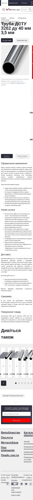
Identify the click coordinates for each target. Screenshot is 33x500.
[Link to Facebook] (7, 484)
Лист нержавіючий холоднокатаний (16, 366)
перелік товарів (14, 318)
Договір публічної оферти (14, 482)
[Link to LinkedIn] (21, 484)
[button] (3, 383)
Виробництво (13, 3)
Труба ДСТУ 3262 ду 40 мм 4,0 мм (13, 395)
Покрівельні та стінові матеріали (28, 459)
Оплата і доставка (7, 156)
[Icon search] (30, 9)
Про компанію (8, 449)
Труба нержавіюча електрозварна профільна (23, 366)
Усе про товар (6, 40)
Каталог (4, 3)
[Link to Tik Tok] (30, 484)
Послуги (24, 3)
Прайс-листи (10, 455)
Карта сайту (15, 495)
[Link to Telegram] (17, 484)
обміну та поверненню (17, 83)
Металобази (9, 442)
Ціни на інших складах (22, 156)
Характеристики (22, 40)
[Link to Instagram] (12, 484)
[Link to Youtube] (26, 484)
